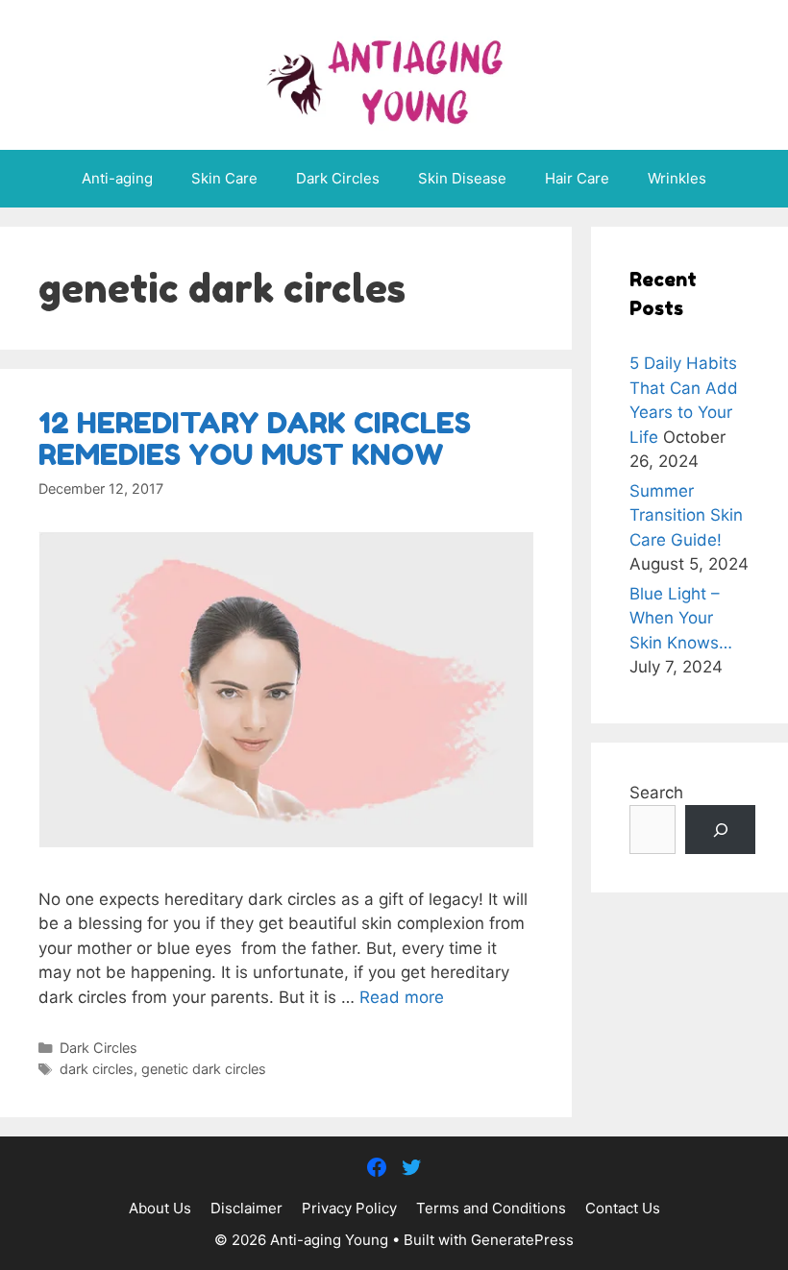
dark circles (97, 1069)
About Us (160, 1208)
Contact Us (622, 1208)
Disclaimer (246, 1208)
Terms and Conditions (491, 1208)
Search (656, 792)
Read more (401, 997)
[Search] (720, 829)
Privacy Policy (349, 1208)
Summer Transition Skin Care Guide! (686, 515)
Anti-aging (117, 178)
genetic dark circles (203, 1069)
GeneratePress (522, 1240)
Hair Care (577, 178)
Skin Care (224, 178)
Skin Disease (462, 178)
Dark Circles (338, 178)
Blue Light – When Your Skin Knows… (680, 618)
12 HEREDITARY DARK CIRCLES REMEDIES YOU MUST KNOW (254, 438)
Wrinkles (677, 178)
